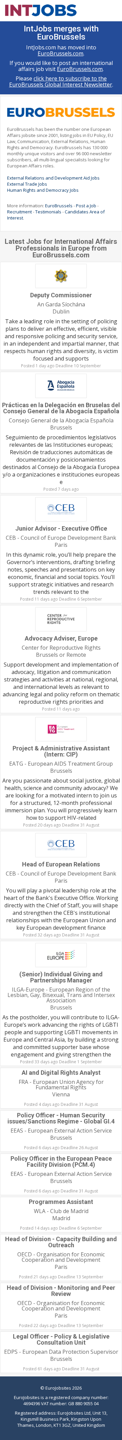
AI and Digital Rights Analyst (61, 1072)
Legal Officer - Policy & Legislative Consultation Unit (61, 1339)
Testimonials (48, 212)
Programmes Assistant (61, 1201)
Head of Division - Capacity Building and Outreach (61, 1242)
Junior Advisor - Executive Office (61, 528)
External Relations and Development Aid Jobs (53, 178)
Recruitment (19, 212)
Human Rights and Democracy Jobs (43, 190)
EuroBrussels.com (60, 53)
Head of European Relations (61, 864)
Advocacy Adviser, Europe (61, 638)
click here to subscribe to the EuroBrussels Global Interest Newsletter (60, 81)
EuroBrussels (59, 206)
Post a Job (86, 206)
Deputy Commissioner (61, 295)
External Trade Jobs (27, 184)
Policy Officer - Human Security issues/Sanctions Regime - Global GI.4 (61, 1118)
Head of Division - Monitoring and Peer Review (61, 1290)
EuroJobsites (58, 1388)
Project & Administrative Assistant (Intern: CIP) (61, 751)
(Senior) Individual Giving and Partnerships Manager (61, 977)
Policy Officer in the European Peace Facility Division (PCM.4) (61, 1161)
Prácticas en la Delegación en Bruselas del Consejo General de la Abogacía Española (61, 408)
